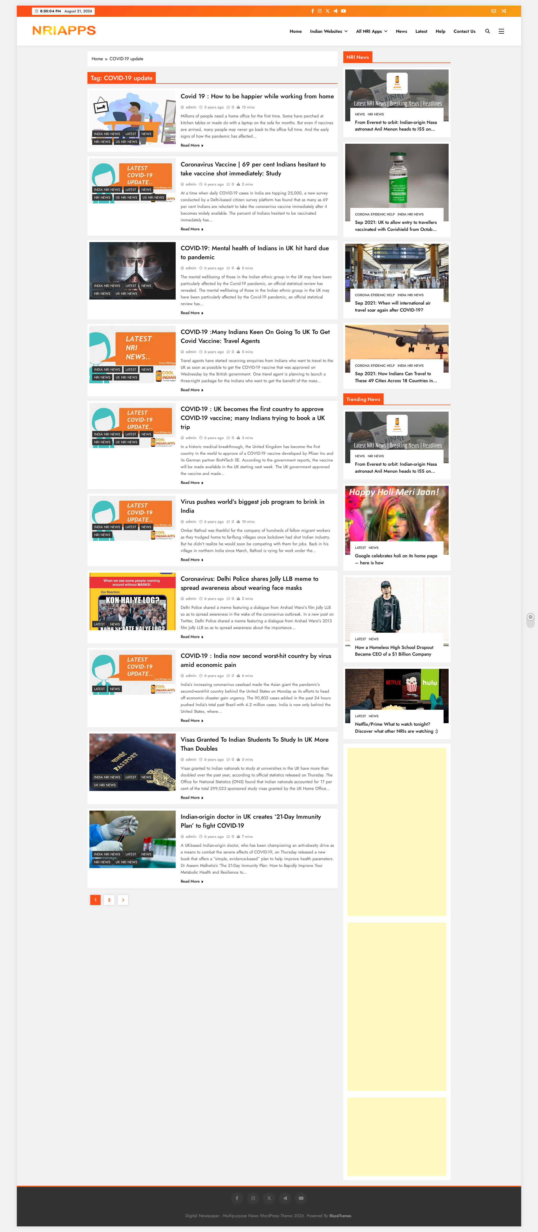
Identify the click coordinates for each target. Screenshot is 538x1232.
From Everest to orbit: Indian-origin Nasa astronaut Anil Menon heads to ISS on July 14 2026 (396, 129)
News (401, 31)
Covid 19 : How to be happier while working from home (257, 96)
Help (440, 31)
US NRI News (126, 141)
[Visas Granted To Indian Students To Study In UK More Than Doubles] (132, 762)
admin (191, 107)
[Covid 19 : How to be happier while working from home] (132, 119)
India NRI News (107, 133)
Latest (421, 31)
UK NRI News (126, 197)
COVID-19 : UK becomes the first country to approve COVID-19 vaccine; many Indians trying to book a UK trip (253, 417)
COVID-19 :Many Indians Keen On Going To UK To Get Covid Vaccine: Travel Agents (255, 336)
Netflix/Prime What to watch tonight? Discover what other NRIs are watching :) (396, 727)
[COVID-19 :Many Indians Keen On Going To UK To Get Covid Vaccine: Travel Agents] (132, 354)
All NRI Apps (369, 31)
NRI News (102, 141)
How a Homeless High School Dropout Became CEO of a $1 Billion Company (394, 651)
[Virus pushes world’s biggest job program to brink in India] (132, 518)
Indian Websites (326, 31)
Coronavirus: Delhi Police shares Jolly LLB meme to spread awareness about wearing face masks (249, 583)
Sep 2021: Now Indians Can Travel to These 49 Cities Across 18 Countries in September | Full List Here (394, 380)
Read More (190, 145)
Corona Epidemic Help (375, 214)
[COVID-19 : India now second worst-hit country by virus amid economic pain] (132, 672)
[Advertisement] (389, 832)
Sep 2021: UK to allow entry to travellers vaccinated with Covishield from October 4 (396, 229)
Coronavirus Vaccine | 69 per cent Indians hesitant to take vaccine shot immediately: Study (253, 169)
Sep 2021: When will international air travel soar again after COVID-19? (393, 306)
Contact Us (465, 31)
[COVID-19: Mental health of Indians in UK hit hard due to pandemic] (132, 271)
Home (296, 31)
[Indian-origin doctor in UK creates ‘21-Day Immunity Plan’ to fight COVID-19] (132, 839)
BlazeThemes (340, 1216)
